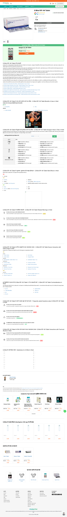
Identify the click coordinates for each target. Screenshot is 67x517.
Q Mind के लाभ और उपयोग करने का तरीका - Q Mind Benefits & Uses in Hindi (17, 83)
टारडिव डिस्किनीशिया (8, 290)
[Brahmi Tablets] (59, 399)
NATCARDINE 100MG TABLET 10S (10, 259)
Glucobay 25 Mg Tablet (8, 273)
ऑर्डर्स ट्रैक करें (29, 495)
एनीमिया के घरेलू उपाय (37, 181)
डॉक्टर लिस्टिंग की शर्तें (42, 494)
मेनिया (36, 106)
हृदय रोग (6, 288)
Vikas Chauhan (13, 377)
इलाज (5, 6)
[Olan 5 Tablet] (8, 451)
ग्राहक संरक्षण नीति (18, 497)
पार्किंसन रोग (37, 290)
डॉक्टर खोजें (29, 500)
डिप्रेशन (36, 110)
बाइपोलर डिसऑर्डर (8, 110)
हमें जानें (5, 491)
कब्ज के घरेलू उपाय (11, 183)
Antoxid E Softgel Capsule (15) (33, 273)
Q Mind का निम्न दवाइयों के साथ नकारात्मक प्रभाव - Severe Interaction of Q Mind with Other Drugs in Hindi (22, 89)
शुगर (6, 292)
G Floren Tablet (7, 262)
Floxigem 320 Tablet (31, 262)
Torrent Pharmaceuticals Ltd (41, 25)
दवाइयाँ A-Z (27, 6)
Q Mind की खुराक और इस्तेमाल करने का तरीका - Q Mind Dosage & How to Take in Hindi (18, 85)
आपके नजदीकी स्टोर (30, 498)
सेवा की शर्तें (17, 494)
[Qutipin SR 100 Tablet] (10, 53)
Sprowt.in (5, 498)
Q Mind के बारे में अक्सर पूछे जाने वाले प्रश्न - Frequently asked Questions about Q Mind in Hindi (20, 92)
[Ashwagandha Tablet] (18, 399)
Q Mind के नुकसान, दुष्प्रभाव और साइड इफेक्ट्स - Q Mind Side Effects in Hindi (17, 86)
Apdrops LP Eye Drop (32, 269)
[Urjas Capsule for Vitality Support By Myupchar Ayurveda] (28, 399)
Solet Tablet (30, 255)
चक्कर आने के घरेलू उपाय (14, 188)
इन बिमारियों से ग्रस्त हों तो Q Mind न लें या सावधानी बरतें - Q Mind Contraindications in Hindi (19, 91)
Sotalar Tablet (6, 255)
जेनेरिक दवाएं (29, 497)
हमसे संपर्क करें (5, 495)
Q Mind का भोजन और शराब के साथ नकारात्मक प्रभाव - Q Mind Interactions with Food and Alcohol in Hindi (22, 94)
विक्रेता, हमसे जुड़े (30, 501)
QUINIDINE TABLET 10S (32, 259)
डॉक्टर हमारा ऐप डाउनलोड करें (43, 495)
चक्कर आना (5, 188)
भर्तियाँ (4, 497)
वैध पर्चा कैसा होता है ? (41, 29)
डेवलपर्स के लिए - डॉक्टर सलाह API (32, 503)
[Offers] (50, 3)
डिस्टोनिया (5, 179)
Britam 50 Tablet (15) (8, 275)
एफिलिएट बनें (29, 506)
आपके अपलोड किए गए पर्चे (41, 32)
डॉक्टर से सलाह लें (19, 6)
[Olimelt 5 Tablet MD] (28, 451)
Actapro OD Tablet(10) (32, 275)
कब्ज (4, 183)
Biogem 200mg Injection (32, 264)
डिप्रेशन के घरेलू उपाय (44, 110)
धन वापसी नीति (17, 495)
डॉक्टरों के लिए (42, 491)
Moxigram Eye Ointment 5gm (33, 267)
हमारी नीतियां (17, 491)
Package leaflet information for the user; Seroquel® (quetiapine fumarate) (32, 388)
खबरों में (4, 494)
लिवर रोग (6, 294)
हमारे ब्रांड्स (11, 6)
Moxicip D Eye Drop (7, 269)
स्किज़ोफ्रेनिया (7, 106)
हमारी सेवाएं (29, 491)
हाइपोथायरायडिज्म (37, 288)
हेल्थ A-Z (32, 6)
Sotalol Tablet (6, 256)
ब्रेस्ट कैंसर (36, 292)
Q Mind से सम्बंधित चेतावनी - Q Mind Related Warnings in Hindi (15, 88)
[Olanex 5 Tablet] (18, 451)
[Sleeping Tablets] (8, 399)
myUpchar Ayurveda (6, 500)
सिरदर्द (5, 186)
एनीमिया (29, 181)
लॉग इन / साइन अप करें (59, 6)
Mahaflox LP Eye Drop (8, 267)
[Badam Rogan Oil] (39, 399)
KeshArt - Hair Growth (7, 501)
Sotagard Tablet (31, 256)
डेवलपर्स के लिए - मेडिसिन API (31, 504)
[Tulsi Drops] (49, 399)
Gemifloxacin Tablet (7, 264)
